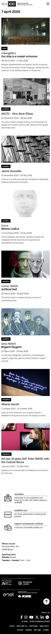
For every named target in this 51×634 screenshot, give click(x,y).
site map (37, 630)
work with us (22, 626)
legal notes (44, 626)
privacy (20, 630)
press (12, 626)
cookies (28, 630)
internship (33, 626)
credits (46, 630)
